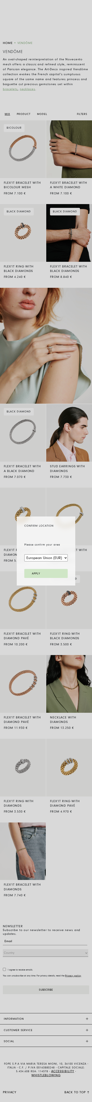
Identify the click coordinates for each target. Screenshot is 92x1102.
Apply (36, 573)
